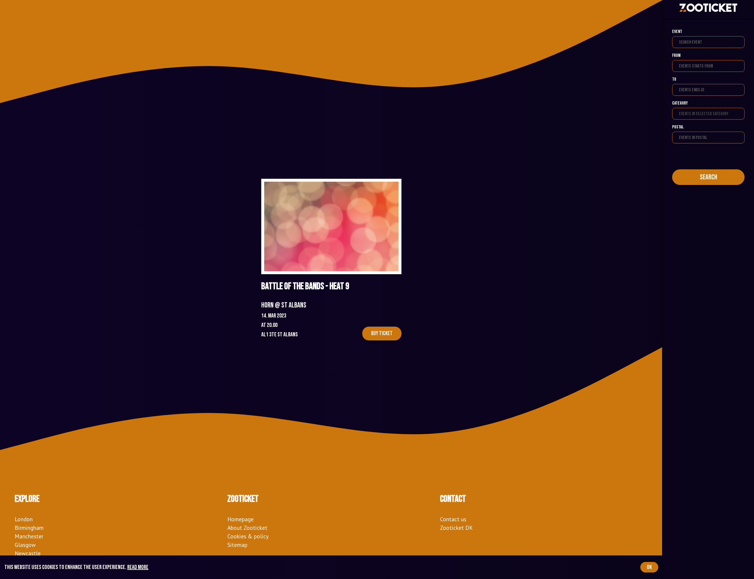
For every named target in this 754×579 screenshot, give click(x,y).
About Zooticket (247, 527)
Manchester (29, 536)
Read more (137, 567)
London (24, 519)
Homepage (240, 519)
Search (708, 177)
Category (680, 103)
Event (677, 31)
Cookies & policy (248, 536)
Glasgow (25, 544)
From (676, 55)
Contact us (453, 519)
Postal (678, 127)
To (674, 79)
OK (649, 567)
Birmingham (29, 527)
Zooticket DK (456, 527)
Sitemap (237, 544)
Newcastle (28, 553)
